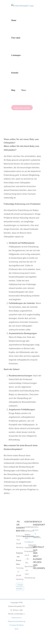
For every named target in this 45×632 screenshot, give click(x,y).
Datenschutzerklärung (16, 621)
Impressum (16, 618)
